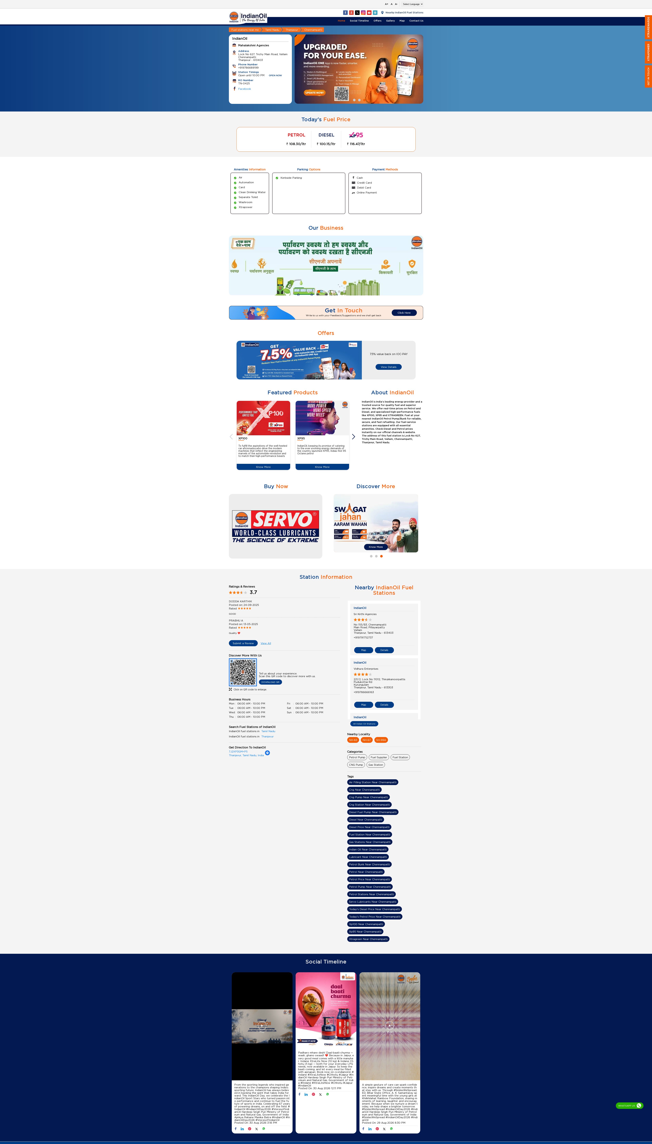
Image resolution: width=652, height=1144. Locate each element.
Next (354, 436)
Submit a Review (243, 643)
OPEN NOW (275, 76)
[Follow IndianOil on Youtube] (369, 12)
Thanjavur (292, 29)
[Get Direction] (267, 754)
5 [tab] (328, 291)
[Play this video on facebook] (262, 1027)
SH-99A (381, 740)
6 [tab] (333, 291)
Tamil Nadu (272, 29)
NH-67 (367, 740)
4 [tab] (323, 291)
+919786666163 (364, 692)
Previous (231, 436)
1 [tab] (354, 99)
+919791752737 (363, 637)
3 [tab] (364, 99)
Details (384, 650)
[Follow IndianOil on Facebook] (345, 12)
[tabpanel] (359, 69)
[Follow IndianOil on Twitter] (357, 12)
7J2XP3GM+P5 (238, 751)
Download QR (270, 682)
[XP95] (322, 418)
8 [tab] (344, 291)
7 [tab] (339, 291)
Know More (263, 467)
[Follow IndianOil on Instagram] (363, 12)
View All (266, 643)
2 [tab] (359, 99)
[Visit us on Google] (351, 12)
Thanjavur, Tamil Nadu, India (246, 755)
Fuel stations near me (245, 29)
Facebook (244, 88)
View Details (388, 367)
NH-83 (353, 740)
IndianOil (360, 607)
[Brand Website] (375, 12)
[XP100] (263, 418)
